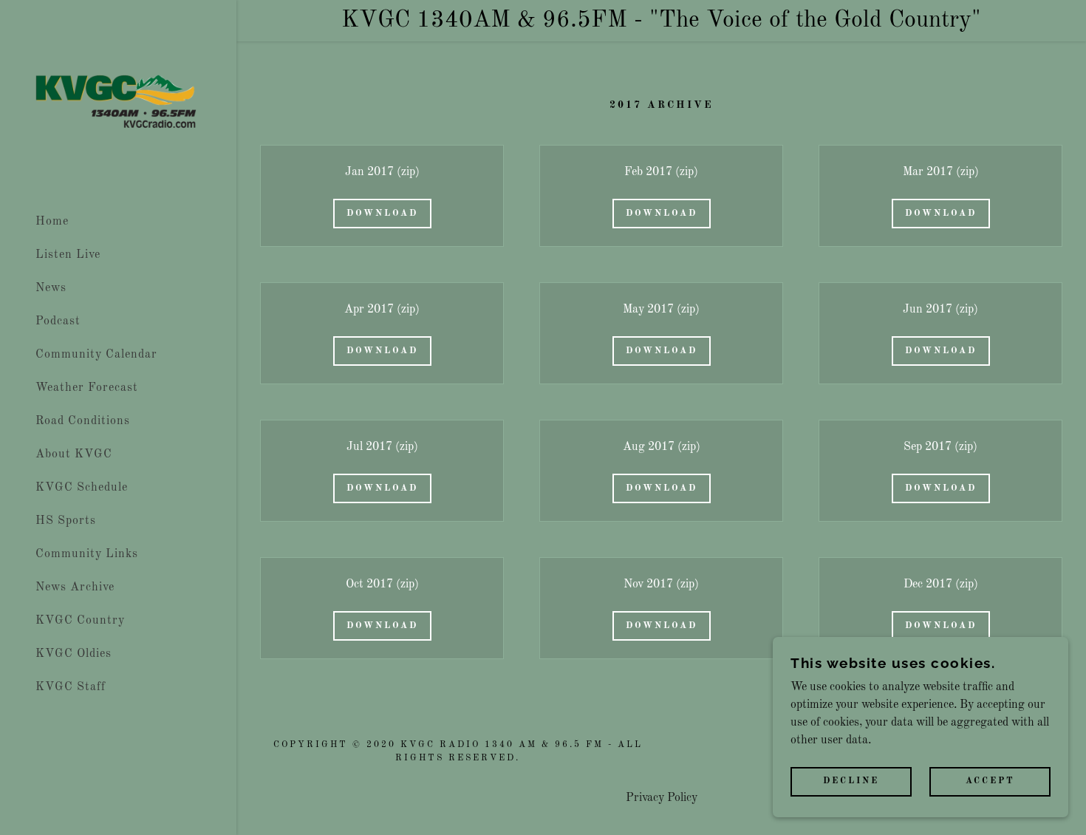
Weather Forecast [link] (86, 388)
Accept (990, 781)
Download (382, 213)
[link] (118, 103)
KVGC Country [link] (80, 621)
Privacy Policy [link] (661, 798)
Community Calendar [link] (96, 355)
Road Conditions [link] (82, 421)
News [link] (50, 288)
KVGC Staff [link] (70, 687)
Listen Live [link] (67, 255)
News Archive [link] (75, 587)
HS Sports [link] (65, 521)
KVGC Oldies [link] (73, 654)
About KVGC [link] (73, 454)
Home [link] (52, 222)
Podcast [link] (58, 321)
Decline (851, 781)
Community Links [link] (86, 554)
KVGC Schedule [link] (81, 488)
